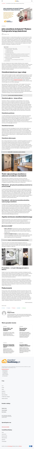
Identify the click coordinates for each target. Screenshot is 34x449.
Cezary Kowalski (4, 410)
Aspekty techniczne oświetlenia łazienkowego (12, 57)
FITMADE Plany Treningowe (6, 396)
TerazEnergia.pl (4, 441)
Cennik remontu (4, 434)
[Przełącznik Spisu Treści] (29, 47)
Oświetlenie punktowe (9, 50)
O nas (2, 385)
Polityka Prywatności (5, 398)
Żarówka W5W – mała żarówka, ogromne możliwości (8, 329)
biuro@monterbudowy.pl (5, 369)
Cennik (3, 432)
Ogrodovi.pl (3, 439)
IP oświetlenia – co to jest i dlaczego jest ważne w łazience (15, 59)
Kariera (3, 389)
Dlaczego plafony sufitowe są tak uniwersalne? (23, 329)
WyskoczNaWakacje (4, 394)
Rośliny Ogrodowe (4, 437)
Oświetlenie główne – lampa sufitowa (11, 49)
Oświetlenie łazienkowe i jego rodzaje (11, 48)
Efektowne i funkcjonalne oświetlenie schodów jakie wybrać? (8, 346)
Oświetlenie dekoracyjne (10, 52)
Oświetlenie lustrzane (9, 51)
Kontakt (3, 387)
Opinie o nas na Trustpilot (5, 426)
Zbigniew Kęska (10, 312)
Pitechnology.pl (10, 446)
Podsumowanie (7, 60)
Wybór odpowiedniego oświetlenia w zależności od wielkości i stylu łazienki (17, 53)
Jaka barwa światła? (9, 58)
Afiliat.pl (20, 446)
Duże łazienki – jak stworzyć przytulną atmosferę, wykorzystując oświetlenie (17, 56)
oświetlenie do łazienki (18, 79)
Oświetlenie (5, 326)
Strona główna (3, 3)
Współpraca (3, 391)
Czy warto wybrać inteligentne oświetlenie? (24, 345)
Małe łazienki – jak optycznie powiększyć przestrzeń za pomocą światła (17, 55)
